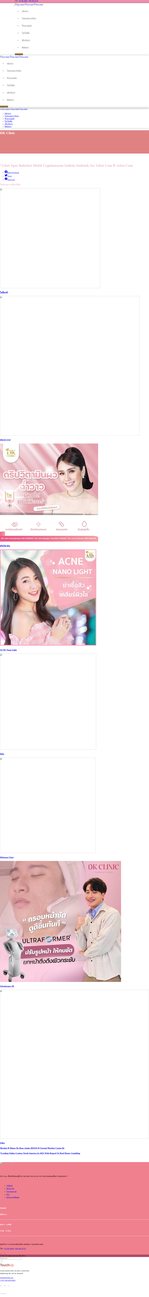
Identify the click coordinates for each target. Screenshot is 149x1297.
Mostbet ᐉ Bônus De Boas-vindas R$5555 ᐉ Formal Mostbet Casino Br (32, 1148)
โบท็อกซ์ (4, 292)
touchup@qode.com (6, 1278)
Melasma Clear (7, 857)
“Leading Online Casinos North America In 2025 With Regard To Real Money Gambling (40, 1153)
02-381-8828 (23, 1)
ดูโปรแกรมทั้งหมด (12, 1197)
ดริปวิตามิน (5, 546)
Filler (2, 1143)
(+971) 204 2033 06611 (8, 1280)
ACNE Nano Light (8, 650)
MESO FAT (5, 440)
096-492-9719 (33, 1)
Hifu (2, 754)
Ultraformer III (7, 986)
